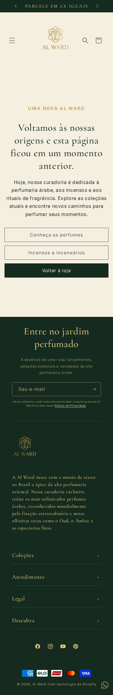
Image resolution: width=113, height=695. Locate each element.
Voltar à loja (56, 270)
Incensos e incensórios (56, 253)
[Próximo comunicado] (97, 6)
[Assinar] (94, 389)
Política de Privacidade (70, 405)
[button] (12, 40)
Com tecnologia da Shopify (72, 684)
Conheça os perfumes (56, 235)
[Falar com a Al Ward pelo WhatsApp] (105, 685)
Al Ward (39, 684)
